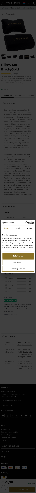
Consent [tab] (6, 228)
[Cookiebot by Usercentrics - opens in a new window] (25, 222)
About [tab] (29, 228)
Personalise (17, 262)
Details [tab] (18, 228)
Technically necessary (18, 268)
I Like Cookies (18, 256)
